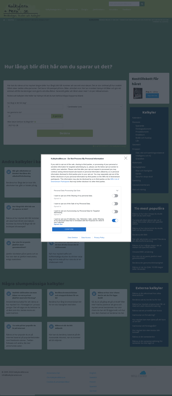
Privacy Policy (99, 237)
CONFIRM (69, 229)
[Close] (126, 159)
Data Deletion (73, 237)
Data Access (86, 237)
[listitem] (86, 190)
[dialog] (86, 198)
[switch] (115, 195)
